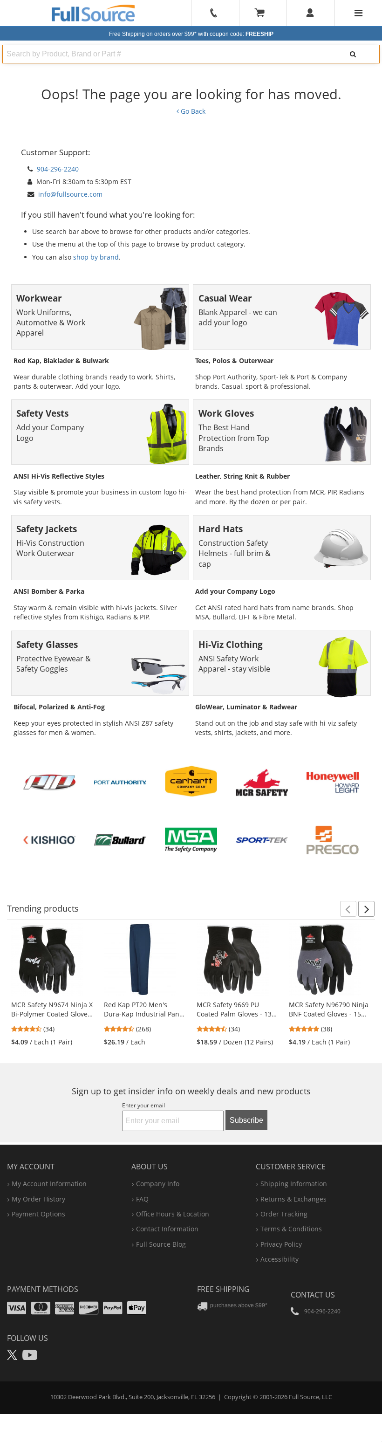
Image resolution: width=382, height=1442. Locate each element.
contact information (167, 1228)
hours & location (172, 1213)
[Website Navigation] (358, 13)
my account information (49, 1183)
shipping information (293, 1183)
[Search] (352, 54)
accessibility (279, 1259)
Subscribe (246, 1120)
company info (157, 1183)
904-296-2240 (58, 169)
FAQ (142, 1199)
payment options (38, 1213)
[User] (310, 13)
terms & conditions (291, 1228)
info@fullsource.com (70, 194)
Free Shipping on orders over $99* (191, 34)
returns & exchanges (293, 1199)
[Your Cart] (263, 13)
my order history (38, 1199)
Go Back (192, 111)
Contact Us (313, 1295)
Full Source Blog (161, 1244)
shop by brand (96, 257)
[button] (348, 909)
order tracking (283, 1213)
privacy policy (281, 1244)
